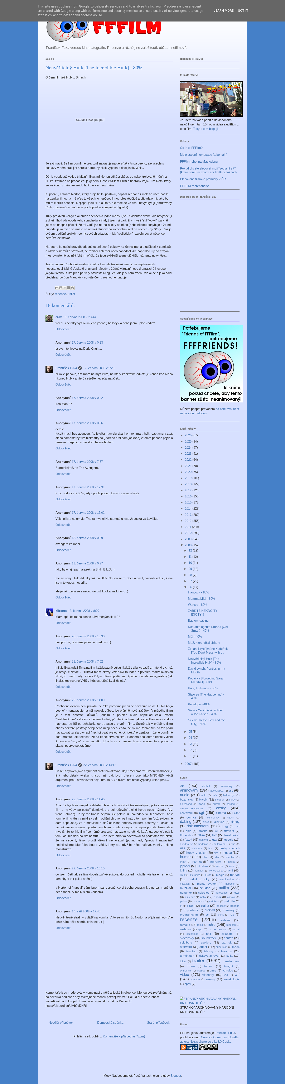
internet (197, 861)
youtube (195, 979)
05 (191, 731)
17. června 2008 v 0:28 (98, 368)
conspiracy (213, 817)
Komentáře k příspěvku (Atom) (124, 1036)
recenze (60, 294)
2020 (188, 472)
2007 (188, 763)
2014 (188, 508)
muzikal (185, 888)
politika (235, 905)
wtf (237, 975)
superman (221, 947)
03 (191, 744)
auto (203, 795)
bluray (232, 799)
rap (232, 914)
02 (191, 750)
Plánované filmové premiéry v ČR (203, 179)
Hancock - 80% (198, 592)
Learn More (224, 11)
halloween (220, 844)
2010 (188, 533)
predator (192, 910)
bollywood (186, 804)
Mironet (61, 610)
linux (182, 875)
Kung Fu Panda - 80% (203, 688)
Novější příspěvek (61, 1022)
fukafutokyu (232, 835)
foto (214, 835)
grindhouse (186, 844)
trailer (71, 294)
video (184, 975)
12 (191, 550)
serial (236, 929)
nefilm (224, 888)
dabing (185, 822)
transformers (231, 961)
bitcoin (203, 799)
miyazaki (185, 883)
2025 (188, 441)
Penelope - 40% (198, 704)
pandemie (198, 901)
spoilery (206, 942)
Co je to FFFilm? (191, 147)
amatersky (226, 786)
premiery (229, 910)
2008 (188, 545)
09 (191, 568)
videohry (208, 974)
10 (191, 562)
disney (235, 821)
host (210, 848)
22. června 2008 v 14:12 (99, 765)
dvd (237, 826)
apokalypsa (216, 790)
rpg (200, 929)
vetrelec (227, 970)
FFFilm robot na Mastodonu (199, 161)
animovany (189, 790)
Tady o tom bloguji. (205, 128)
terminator (187, 955)
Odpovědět (63, 329)
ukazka (201, 970)
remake (185, 924)
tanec (236, 947)
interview (215, 861)
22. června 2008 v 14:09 (88, 700)
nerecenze (222, 892)
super (203, 947)
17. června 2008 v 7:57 (87, 461)
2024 (188, 447)
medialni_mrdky (198, 879)
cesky (221, 808)
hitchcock (197, 848)
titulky (229, 955)
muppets (230, 883)
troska (191, 966)
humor (185, 857)
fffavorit (229, 830)
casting (231, 804)
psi (207, 914)
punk (221, 914)
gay (214, 839)
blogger (219, 799)
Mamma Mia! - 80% (201, 598)
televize (226, 951)
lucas (208, 875)
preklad (210, 910)
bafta (215, 795)
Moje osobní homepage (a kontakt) (203, 154)
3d (182, 786)
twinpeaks (186, 970)
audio (184, 795)
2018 (188, 484)
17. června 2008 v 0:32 (87, 398)
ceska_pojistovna (191, 808)
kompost (199, 870)
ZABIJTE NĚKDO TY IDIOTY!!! (202, 612)
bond (201, 804)
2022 (188, 459)
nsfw (203, 897)
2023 (188, 453)
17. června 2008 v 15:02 (88, 512)
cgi (201, 813)
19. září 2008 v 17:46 (86, 911)
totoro (183, 961)
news (236, 892)
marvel (235, 875)
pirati (190, 905)
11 (190, 556)
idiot (217, 857)
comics (192, 817)
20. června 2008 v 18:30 (88, 636)
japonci (185, 866)
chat (205, 857)
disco (206, 822)
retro (212, 924)
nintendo (190, 897)
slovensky (187, 938)
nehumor (186, 892)
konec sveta (216, 870)
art (231, 790)
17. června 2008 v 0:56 (87, 423)
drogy (224, 826)
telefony (208, 951)
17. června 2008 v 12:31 (88, 487)
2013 (188, 514)
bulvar (216, 804)
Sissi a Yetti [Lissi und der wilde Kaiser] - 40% (205, 712)
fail (216, 831)
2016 (188, 496)
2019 (188, 478)
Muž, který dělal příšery (204, 642)
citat (237, 813)
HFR (182, 848)
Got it (243, 11)
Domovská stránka (110, 1022)
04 (191, 737)
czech (230, 817)
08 (191, 575)
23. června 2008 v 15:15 (88, 868)
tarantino (191, 951)
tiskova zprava (208, 955)
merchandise (226, 879)
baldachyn (229, 795)
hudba (227, 852)
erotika (202, 830)
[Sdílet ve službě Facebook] (69, 288)
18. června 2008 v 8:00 (83, 610)
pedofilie (229, 901)
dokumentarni (198, 826)
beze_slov (186, 799)
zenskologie (232, 979)
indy (182, 861)
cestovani (186, 813)
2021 (188, 466)
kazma (219, 866)
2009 (188, 539)
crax (58, 317)
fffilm (201, 835)
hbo (233, 844)
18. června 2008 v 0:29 (87, 538)
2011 (188, 527)
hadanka (203, 844)
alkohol (206, 786)
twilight (228, 966)
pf (181, 905)
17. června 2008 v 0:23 (87, 342)
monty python (207, 883)
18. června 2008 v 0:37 (87, 563)
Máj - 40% (195, 636)
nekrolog (203, 892)
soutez (228, 938)
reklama (225, 920)
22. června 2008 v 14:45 (88, 799)
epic (188, 830)
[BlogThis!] (61, 288)
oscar (217, 897)
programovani (189, 914)
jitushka (203, 866)
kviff (230, 870)
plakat (205, 905)
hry (216, 852)
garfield (203, 839)
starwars (186, 947)
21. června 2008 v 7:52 (87, 661)
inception (230, 857)
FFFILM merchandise (194, 186)
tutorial (208, 966)
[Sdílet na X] (65, 288)
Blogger (176, 1075)
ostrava (231, 897)
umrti (213, 970)
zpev (188, 983)
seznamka (192, 933)
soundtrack (209, 938)
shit (208, 933)
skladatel (227, 933)
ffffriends (186, 835)
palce (183, 901)
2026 (188, 435)
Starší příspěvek (158, 1022)
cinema (221, 813)
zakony (210, 979)
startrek (227, 942)
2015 (188, 502)
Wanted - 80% (197, 604)
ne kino (204, 888)
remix (200, 924)
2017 (188, 490)
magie (220, 875)
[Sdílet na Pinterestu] (73, 288)
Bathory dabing (198, 620)
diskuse (219, 821)
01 (191, 756)
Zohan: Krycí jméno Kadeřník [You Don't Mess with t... (208, 650)
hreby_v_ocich (229, 848)
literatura (195, 875)
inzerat (231, 861)
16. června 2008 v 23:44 (79, 317)
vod (226, 975)
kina (231, 866)
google (228, 839)
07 (191, 581)
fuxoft (188, 839)
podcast (221, 905)
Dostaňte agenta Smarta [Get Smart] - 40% (208, 628)
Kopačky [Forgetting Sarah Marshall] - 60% (206, 680)
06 (191, 587)
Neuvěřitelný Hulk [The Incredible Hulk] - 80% (204, 660)
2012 (188, 520)
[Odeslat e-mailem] (57, 288)
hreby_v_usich (196, 852)
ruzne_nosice (217, 929)
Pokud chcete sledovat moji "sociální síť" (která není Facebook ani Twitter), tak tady (208, 170)
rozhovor (186, 929)
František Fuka (66, 368)
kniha (183, 870)
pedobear (213, 901)
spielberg (186, 942)
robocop (231, 924)
